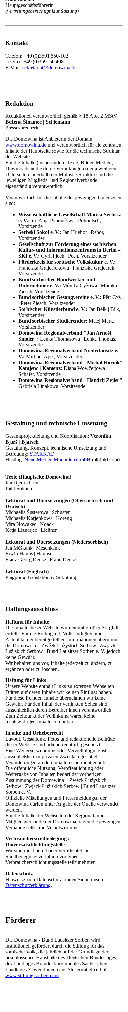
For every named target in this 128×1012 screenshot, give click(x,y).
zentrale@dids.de (40, 683)
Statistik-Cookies (42, 362)
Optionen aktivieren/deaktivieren (38, 374)
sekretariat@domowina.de (49, 67)
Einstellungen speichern (30, 381)
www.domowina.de (25, 145)
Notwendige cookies (46, 356)
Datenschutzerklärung (28, 388)
